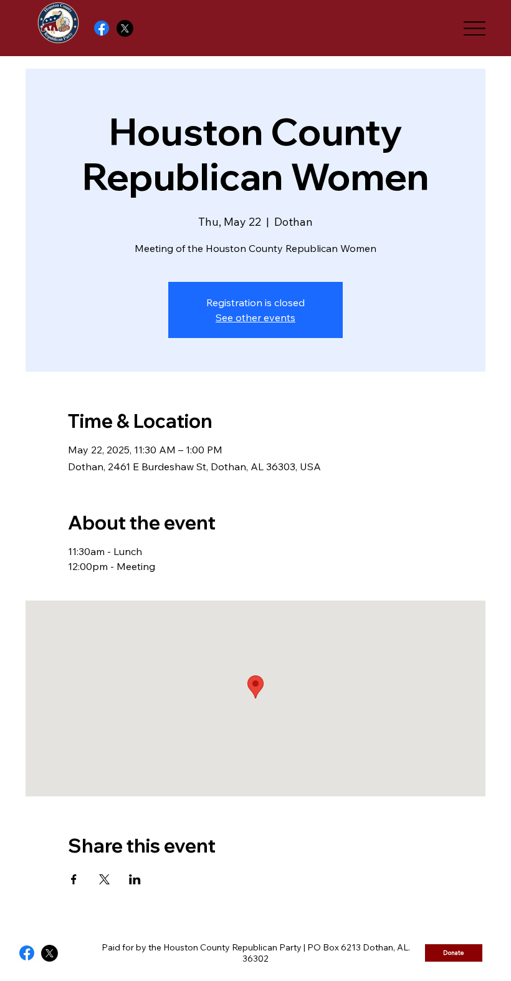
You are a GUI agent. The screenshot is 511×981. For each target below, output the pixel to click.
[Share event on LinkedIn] (135, 879)
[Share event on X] (104, 879)
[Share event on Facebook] (74, 879)
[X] (125, 28)
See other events (255, 317)
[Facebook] (102, 28)
